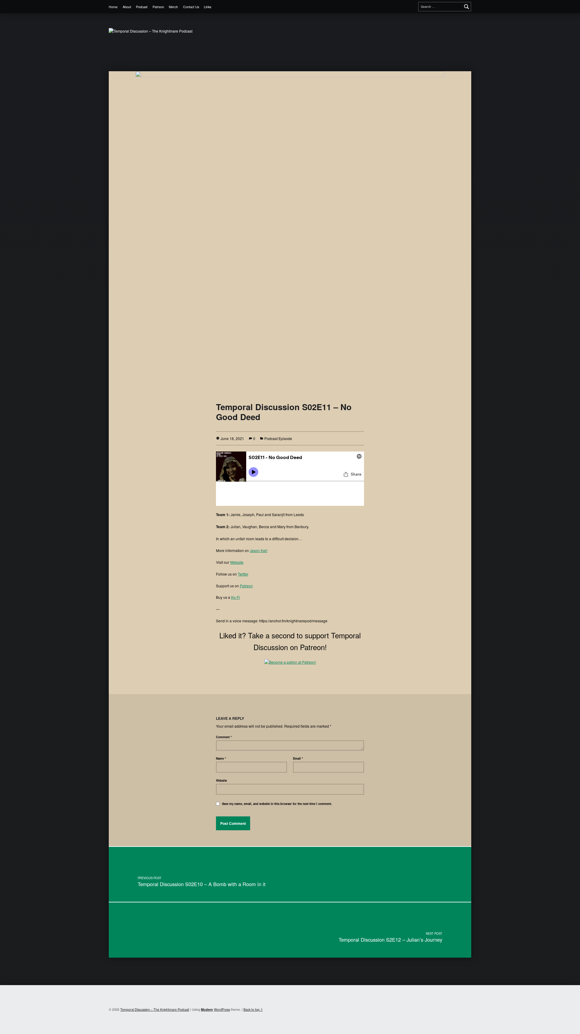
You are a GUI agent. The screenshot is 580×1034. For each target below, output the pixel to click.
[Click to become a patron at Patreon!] (290, 661)
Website (236, 562)
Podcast (141, 7)
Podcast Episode (278, 438)
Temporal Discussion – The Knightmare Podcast (154, 1009)
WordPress (222, 1009)
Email (298, 758)
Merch (173, 7)
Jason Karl (258, 550)
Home (113, 7)
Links (207, 7)
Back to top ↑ (253, 1009)
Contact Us (191, 7)
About (127, 7)
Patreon (158, 7)
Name (221, 758)
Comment (224, 737)
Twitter (243, 573)
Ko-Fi (235, 597)
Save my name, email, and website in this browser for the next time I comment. (277, 804)
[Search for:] (444, 6)
